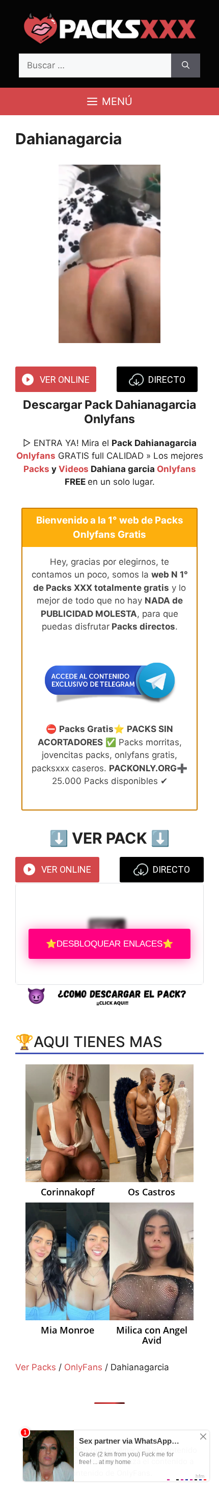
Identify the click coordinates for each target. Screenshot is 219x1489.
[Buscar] (185, 66)
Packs (36, 469)
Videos (74, 469)
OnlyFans (83, 1367)
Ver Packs (35, 1367)
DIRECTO (166, 379)
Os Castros (151, 1192)
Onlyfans (36, 456)
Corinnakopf (68, 1192)
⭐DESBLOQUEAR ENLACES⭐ (109, 944)
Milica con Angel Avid (151, 1335)
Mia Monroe (67, 1330)
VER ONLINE (65, 379)
